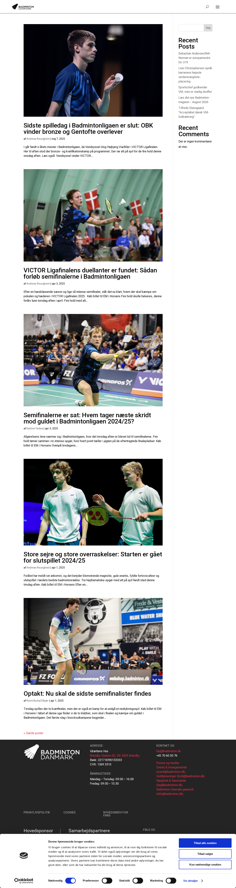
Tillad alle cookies (205, 843)
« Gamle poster (33, 733)
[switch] (107, 881)
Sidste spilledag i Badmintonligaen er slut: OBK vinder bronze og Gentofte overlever (88, 128)
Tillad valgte (205, 853)
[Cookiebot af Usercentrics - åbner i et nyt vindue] (24, 881)
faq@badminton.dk (168, 751)
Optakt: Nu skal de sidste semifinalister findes (87, 693)
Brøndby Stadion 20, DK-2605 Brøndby (115, 755)
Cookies (69, 812)
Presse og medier (167, 763)
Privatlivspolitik (37, 812)
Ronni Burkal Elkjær (37, 700)
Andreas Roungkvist (38, 138)
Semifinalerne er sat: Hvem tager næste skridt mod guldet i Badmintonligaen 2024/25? (87, 418)
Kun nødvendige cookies (205, 864)
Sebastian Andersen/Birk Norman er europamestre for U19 (194, 58)
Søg (208, 27)
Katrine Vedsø (35, 428)
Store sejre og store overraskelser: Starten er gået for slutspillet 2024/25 (93, 557)
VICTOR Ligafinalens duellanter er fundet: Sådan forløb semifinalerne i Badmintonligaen (90, 273)
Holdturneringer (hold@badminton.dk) (180, 776)
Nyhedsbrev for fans (115, 814)
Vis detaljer (190, 880)
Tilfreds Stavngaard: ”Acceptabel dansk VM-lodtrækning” (193, 112)
